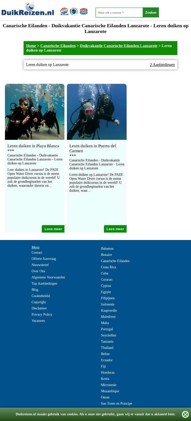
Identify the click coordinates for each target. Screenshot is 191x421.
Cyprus (106, 286)
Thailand (107, 348)
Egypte (106, 292)
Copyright (39, 302)
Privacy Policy (42, 314)
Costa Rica (108, 267)
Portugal (107, 329)
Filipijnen (108, 298)
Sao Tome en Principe (116, 403)
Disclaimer (39, 308)
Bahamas (107, 248)
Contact (37, 252)
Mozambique (110, 391)
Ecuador (107, 360)
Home (31, 46)
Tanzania (107, 341)
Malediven (108, 317)
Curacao (106, 279)
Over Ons (38, 271)
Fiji (103, 366)
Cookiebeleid (41, 296)
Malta (105, 323)
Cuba (104, 273)
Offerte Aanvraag (44, 259)
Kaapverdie (109, 310)
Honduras (107, 372)
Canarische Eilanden (58, 46)
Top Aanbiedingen (44, 283)
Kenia (105, 379)
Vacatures (38, 321)
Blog (35, 290)
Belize (105, 354)
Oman (105, 397)
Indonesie (107, 304)
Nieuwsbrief (40, 265)
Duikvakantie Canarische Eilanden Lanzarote (118, 46)
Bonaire (106, 255)
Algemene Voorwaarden (48, 277)
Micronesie (108, 385)
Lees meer (53, 229)
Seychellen (108, 335)
